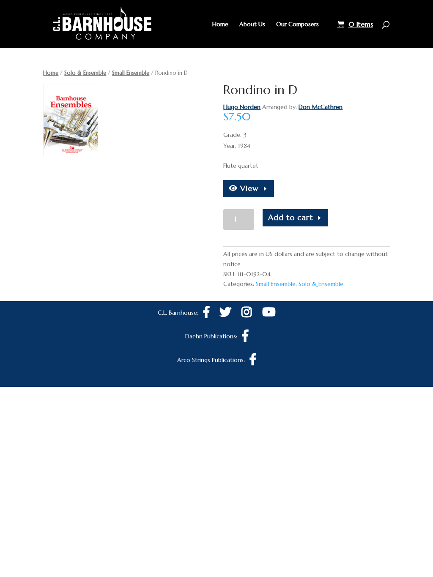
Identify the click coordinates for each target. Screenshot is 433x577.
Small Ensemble (130, 72)
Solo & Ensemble (85, 72)
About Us (252, 24)
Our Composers (297, 24)
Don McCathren (321, 107)
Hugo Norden (241, 107)
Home (220, 24)
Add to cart (290, 217)
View (248, 188)
